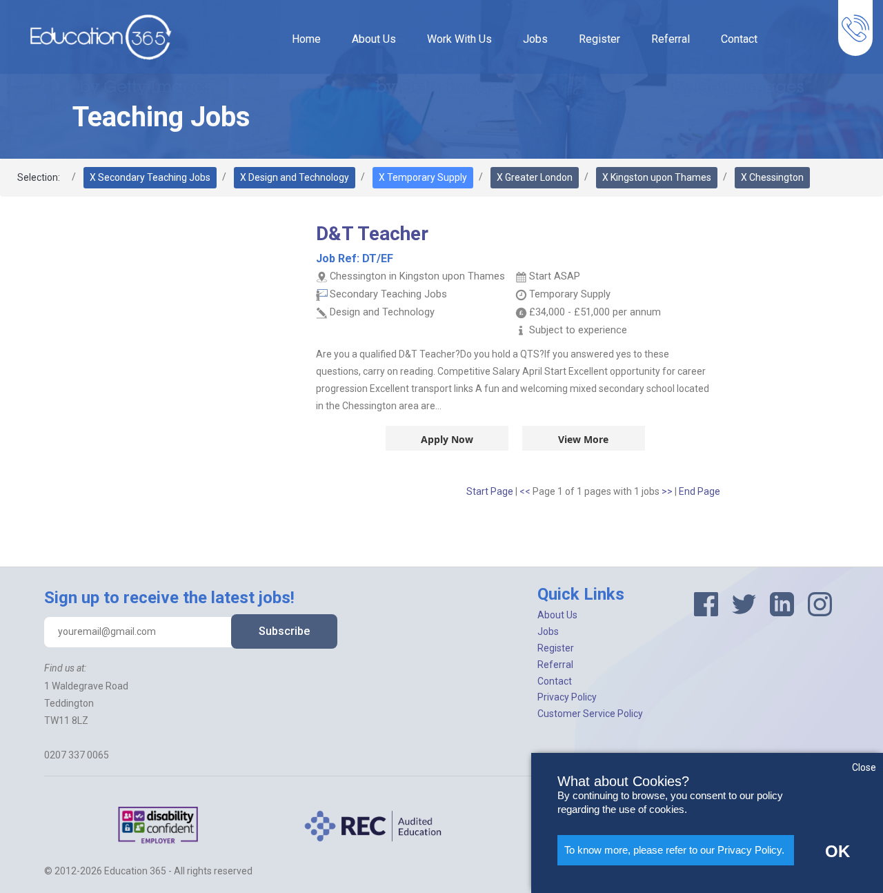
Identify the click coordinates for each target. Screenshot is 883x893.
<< (526, 491)
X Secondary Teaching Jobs (150, 177)
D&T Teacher (372, 233)
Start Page (489, 491)
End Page (699, 491)
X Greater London (535, 177)
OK (837, 851)
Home (306, 39)
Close (864, 767)
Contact (739, 39)
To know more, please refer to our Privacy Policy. (674, 850)
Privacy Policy (567, 697)
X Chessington (772, 177)
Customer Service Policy (590, 713)
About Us (374, 39)
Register (599, 39)
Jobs (535, 39)
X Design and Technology (294, 177)
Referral (670, 39)
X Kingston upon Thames (656, 177)
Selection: (38, 177)
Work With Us (459, 39)
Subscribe (284, 631)
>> (668, 491)
